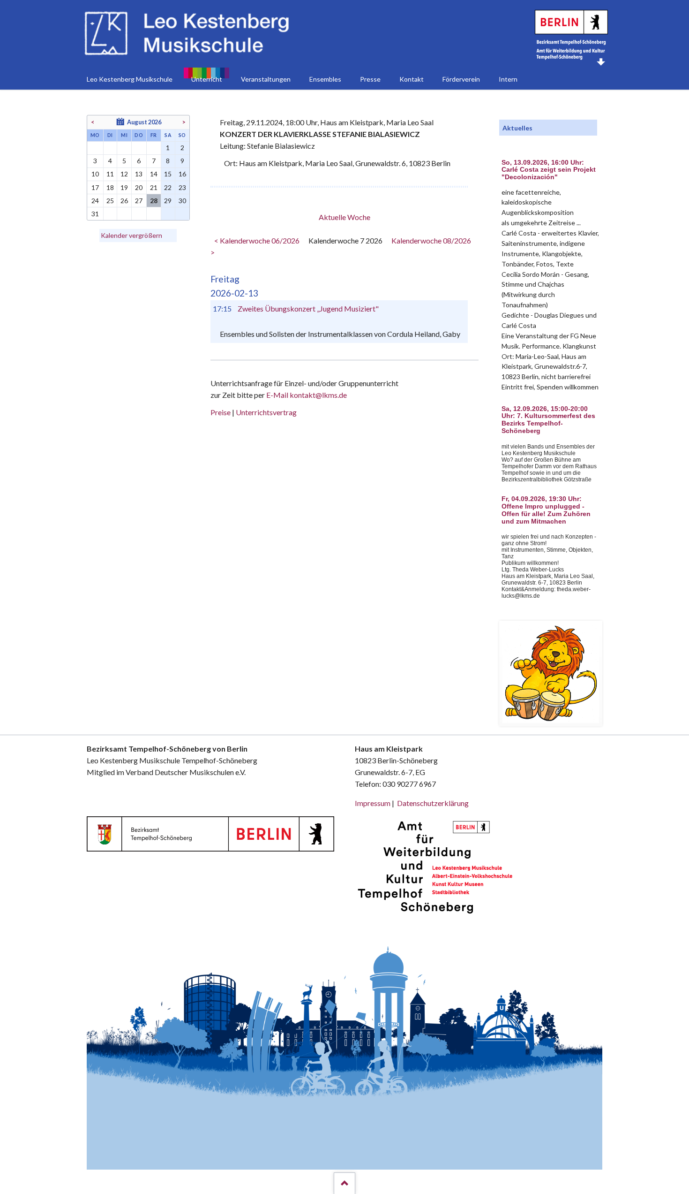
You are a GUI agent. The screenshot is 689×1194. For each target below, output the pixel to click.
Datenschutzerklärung (433, 803)
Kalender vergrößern (131, 235)
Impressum (372, 803)
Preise (220, 412)
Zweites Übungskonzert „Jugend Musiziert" (308, 308)
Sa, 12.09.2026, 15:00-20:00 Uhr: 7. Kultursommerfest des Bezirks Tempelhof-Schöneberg (548, 419)
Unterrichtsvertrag (266, 412)
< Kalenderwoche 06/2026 (257, 240)
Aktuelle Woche (344, 217)
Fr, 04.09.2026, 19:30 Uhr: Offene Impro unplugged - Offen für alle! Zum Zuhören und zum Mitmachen (546, 510)
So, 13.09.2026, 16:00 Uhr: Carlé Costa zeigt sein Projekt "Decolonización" (549, 170)
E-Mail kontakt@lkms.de (306, 394)
